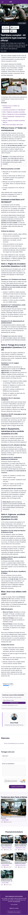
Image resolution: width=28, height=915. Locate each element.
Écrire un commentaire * (8, 763)
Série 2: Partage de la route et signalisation (14, 114)
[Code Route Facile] (14, 2)
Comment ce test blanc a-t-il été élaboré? (14, 109)
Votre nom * (5, 756)
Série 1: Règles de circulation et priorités (14, 112)
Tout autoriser (14, 904)
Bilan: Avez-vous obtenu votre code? (13, 124)
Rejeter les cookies (14, 908)
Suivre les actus (14, 702)
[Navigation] (2, 1)
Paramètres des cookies (14, 912)
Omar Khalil (3, 51)
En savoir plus (16, 901)
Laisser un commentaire (17, 786)
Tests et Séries (21, 23)
